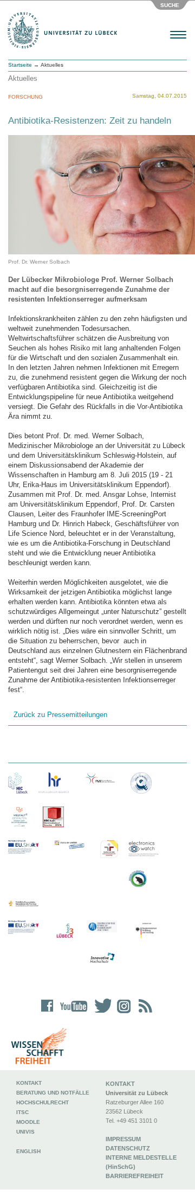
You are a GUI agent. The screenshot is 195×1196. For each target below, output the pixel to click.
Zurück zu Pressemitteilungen (60, 715)
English (29, 1151)
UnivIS (25, 1132)
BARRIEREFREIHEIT (135, 1176)
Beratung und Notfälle (52, 1093)
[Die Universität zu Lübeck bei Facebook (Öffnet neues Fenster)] (47, 1013)
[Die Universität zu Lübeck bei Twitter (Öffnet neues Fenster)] (100, 1013)
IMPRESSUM (123, 1139)
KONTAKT (120, 1083)
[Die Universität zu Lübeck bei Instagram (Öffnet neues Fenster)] (122, 1013)
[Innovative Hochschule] (102, 958)
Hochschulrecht (42, 1102)
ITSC (22, 1112)
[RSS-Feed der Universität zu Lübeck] (143, 1013)
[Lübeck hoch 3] (64, 931)
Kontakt (29, 1083)
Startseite (20, 65)
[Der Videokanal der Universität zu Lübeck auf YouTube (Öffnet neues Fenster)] (71, 1013)
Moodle (28, 1122)
